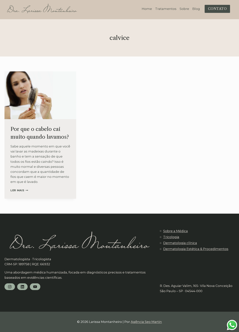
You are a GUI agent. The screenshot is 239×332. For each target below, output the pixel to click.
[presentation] (40, 95)
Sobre (184, 9)
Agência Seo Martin (146, 322)
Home (147, 9)
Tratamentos (165, 9)
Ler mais (19, 190)
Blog (196, 9)
